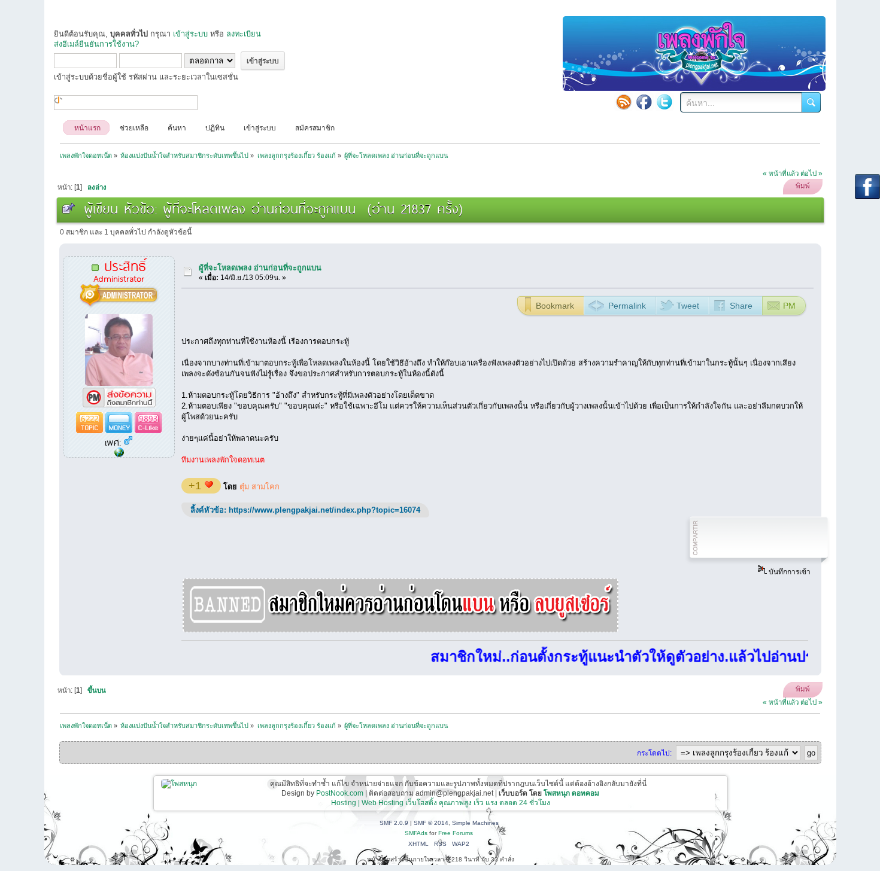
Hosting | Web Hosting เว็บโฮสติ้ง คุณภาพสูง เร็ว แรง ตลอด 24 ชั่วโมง (440, 803)
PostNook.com (339, 793)
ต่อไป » (811, 173)
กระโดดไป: (654, 753)
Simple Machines (475, 823)
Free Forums (455, 833)
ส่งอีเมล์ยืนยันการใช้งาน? (96, 43)
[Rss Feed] (623, 101)
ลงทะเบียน (243, 33)
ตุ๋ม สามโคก (259, 486)
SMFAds (416, 833)
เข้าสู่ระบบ (190, 33)
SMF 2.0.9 (394, 823)
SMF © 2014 (431, 823)
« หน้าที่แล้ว (781, 173)
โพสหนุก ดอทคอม (571, 793)
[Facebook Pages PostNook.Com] (644, 101)
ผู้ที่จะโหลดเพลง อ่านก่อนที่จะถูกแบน (260, 267)
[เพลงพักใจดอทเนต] (119, 453)
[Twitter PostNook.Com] (664, 101)
